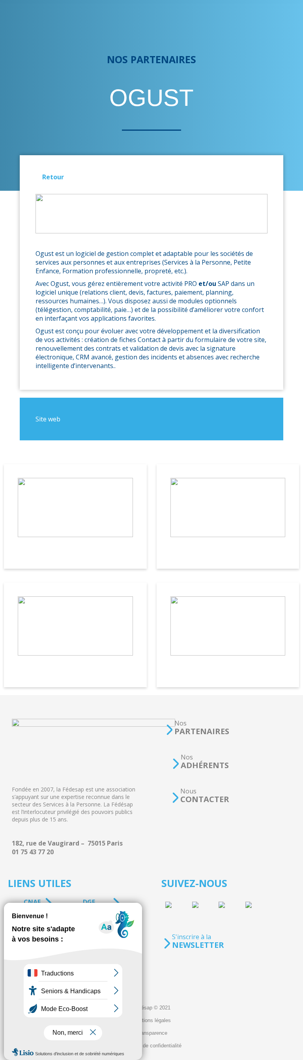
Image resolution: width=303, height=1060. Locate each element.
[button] (197, 728)
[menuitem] (151, 1007)
